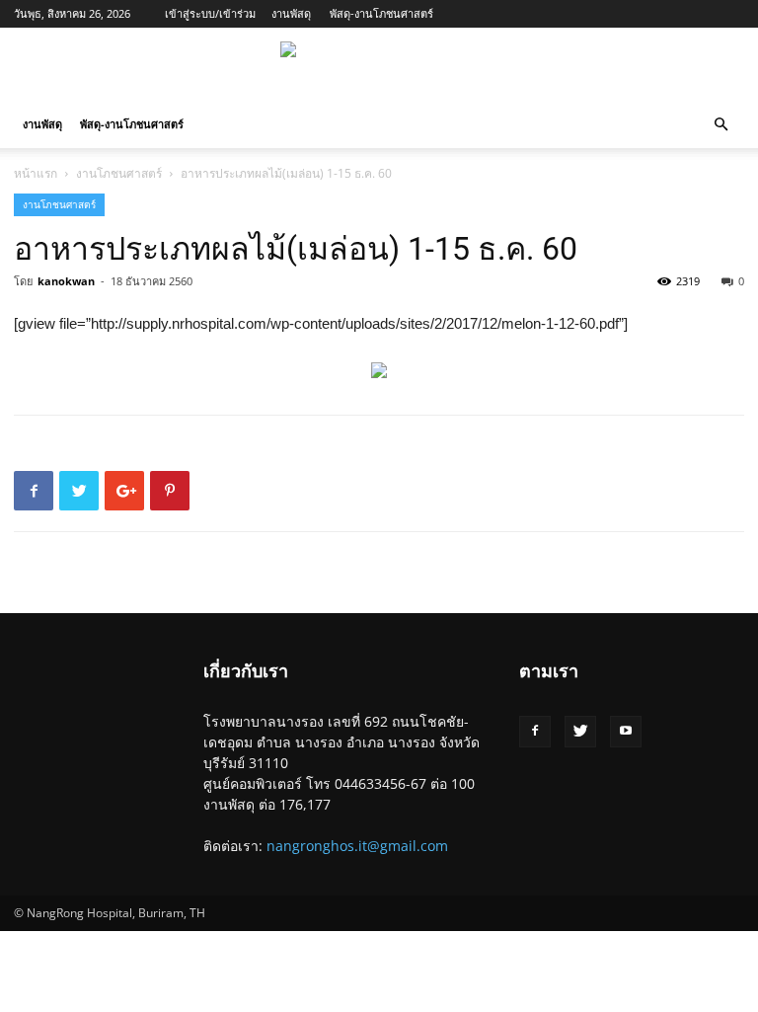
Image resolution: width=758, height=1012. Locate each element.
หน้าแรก (35, 173)
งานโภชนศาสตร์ (119, 173)
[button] (720, 125)
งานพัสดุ (291, 13)
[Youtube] (626, 731)
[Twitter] (580, 731)
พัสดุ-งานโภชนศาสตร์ (381, 13)
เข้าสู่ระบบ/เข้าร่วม (210, 13)
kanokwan (66, 280)
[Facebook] (535, 731)
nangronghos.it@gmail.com (357, 845)
